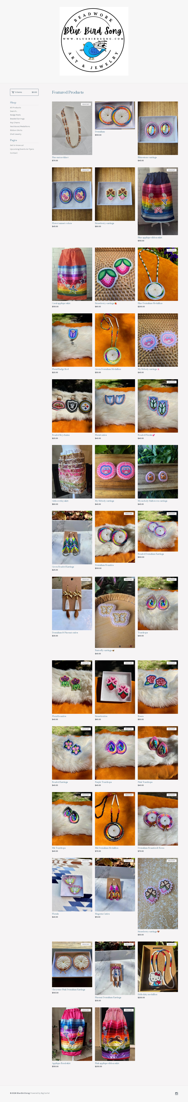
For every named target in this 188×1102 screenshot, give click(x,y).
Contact (13, 153)
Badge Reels (15, 115)
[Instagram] (176, 1094)
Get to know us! (17, 145)
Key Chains (15, 122)
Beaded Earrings (17, 119)
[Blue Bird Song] (94, 41)
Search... (13, 111)
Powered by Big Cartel (40, 1093)
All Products (15, 107)
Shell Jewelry (15, 134)
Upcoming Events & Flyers (22, 149)
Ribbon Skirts (16, 130)
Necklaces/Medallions (20, 126)
